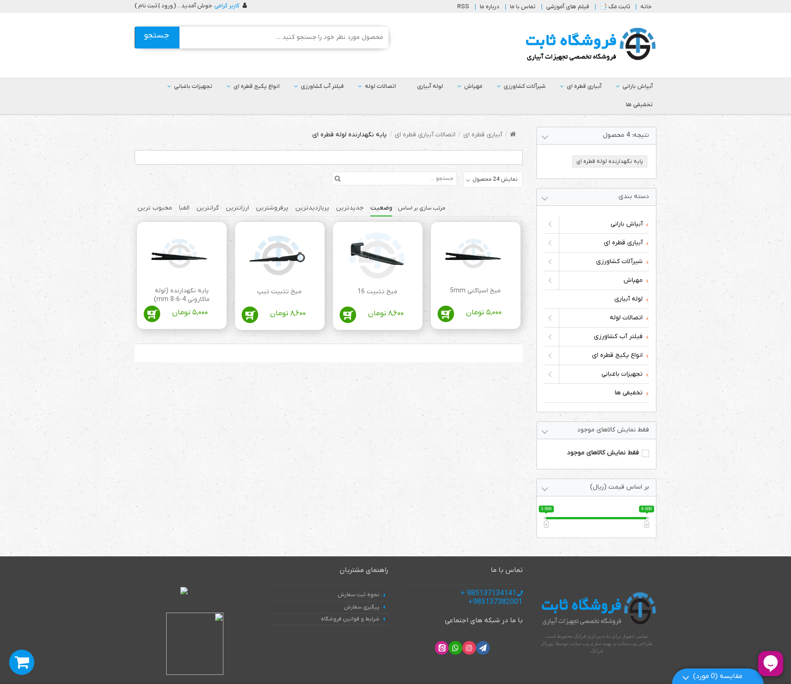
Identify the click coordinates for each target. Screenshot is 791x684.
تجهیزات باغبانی (193, 86)
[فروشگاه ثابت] (588, 44)
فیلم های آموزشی (567, 7)
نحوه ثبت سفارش (358, 594)
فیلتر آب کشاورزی (322, 86)
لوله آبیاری (430, 86)
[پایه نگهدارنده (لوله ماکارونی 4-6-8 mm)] (180, 256)
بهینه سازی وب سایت (590, 643)
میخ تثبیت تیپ (279, 291)
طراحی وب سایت (635, 643)
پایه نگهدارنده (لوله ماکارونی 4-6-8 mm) (182, 295)
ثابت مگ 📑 (615, 7)
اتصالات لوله (380, 86)
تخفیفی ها (639, 104)
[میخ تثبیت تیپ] (278, 256)
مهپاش (473, 86)
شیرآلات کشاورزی (525, 86)
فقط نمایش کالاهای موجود (603, 452)
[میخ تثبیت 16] (376, 256)
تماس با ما (523, 7)
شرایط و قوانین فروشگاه (350, 619)
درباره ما (489, 7)
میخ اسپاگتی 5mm (475, 290)
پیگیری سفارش (361, 607)
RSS (463, 7)
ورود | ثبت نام (155, 6)
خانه (646, 7)
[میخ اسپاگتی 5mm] (474, 256)
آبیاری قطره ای (584, 86)
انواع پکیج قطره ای (256, 86)
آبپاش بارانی (638, 86)
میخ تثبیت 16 (377, 291)
